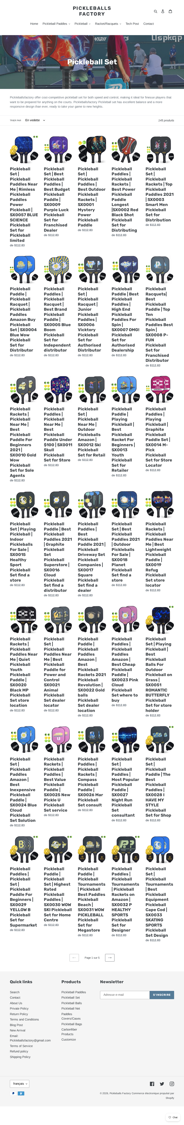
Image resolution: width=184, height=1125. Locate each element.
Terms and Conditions (24, 1019)
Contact (15, 997)
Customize (68, 1039)
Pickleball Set (70, 997)
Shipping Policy (20, 1057)
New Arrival (17, 1030)
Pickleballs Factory (92, 11)
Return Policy (19, 1014)
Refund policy (19, 1051)
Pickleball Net (70, 1008)
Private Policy (19, 1008)
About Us (16, 1003)
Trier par (15, 120)
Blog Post (16, 1025)
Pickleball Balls (71, 1003)
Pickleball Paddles (73, 992)
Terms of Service (21, 1046)
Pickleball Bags (71, 1024)
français (18, 1083)
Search (14, 992)
